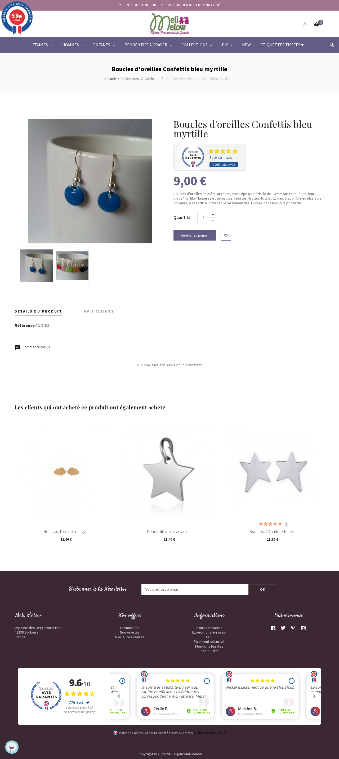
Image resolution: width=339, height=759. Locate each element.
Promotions (130, 627)
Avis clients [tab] (99, 311)
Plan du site (209, 650)
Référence (25, 325)
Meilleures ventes (129, 637)
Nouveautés (130, 632)
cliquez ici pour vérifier (210, 733)
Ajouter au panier (194, 235)
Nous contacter (209, 627)
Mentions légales (209, 646)
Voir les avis (223, 164)
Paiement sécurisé (209, 641)
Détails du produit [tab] (38, 311)
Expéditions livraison (209, 632)
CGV (209, 637)
